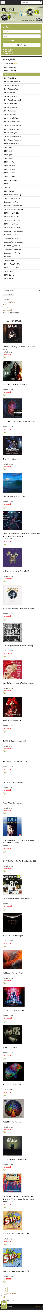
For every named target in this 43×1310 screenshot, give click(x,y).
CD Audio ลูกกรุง (11, 107)
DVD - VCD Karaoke (12, 267)
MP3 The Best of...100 (12, 180)
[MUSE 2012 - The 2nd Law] (13, 1154)
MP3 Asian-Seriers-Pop (13, 195)
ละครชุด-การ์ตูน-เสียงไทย (14, 231)
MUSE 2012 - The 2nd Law (12, 1168)
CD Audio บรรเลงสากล (13, 125)
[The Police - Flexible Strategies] (12, 819)
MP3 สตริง (8, 151)
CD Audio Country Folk (13, 82)
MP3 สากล (9, 147)
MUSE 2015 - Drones (10, 1131)
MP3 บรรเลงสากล (11, 176)
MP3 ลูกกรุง (9, 154)
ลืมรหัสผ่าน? (9, 49)
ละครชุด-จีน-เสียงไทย (12, 235)
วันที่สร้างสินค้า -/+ (9, 302)
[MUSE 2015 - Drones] (12, 1117)
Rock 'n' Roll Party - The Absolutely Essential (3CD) (20, 944)
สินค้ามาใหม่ (9, 63)
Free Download (10, 67)
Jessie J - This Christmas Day (12, 720)
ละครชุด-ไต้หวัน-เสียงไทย (14, 242)
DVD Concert (9, 275)
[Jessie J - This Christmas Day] (12, 707)
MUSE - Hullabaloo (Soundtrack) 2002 (15, 1243)
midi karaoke (9, 260)
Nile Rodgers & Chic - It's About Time (15, 795)
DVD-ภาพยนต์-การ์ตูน (12, 227)
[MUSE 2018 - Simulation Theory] (14, 1080)
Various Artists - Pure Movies (12, 870)
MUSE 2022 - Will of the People (13, 1056)
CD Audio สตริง (10, 114)
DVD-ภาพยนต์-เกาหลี (12, 220)
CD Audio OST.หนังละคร (13, 140)
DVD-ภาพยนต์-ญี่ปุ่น (12, 213)
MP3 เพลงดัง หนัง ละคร (13, 198)
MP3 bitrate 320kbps (12, 144)
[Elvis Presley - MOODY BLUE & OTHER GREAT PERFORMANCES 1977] (12, 893)
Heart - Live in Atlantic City (11, 459)
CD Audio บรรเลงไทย (12, 122)
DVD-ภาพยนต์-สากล (12, 216)
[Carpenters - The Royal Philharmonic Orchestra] (12, 595)
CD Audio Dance (11, 96)
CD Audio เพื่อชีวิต (11, 118)
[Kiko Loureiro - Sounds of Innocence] (12, 371)
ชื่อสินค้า (5, 305)
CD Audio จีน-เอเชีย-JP (13, 136)
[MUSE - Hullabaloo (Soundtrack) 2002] (12, 1229)
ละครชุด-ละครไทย (11, 202)
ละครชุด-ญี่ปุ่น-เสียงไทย (13, 249)
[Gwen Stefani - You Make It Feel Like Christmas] (12, 669)
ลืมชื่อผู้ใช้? (9, 51)
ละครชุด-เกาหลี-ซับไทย (13, 253)
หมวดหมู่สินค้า (8, 310)
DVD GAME (9, 271)
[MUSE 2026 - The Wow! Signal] (12, 1005)
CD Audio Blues (10, 78)
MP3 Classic (9, 191)
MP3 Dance (9, 184)
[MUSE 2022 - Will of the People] (12, 1043)
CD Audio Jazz (10, 92)
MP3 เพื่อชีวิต (9, 162)
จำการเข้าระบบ (7, 40)
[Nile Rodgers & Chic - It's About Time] (12, 781)
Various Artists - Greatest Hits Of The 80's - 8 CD (19, 982)
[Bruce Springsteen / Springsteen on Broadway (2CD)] (12, 632)
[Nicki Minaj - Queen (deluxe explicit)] (12, 744)
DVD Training (9, 278)
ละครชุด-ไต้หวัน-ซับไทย (13, 238)
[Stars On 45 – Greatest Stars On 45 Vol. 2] (12, 1303)
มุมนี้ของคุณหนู (10, 71)
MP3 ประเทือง (10, 169)
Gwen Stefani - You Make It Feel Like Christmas (18, 683)
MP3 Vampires (10, 165)
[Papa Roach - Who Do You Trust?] (12, 482)
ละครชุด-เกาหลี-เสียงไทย (13, 205)
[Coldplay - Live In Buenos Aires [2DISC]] (12, 557)
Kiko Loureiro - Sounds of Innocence (15, 384)
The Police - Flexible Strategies (13, 832)
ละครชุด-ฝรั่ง (9, 257)
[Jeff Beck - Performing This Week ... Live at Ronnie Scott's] (12, 333)
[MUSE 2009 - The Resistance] (13, 1192)
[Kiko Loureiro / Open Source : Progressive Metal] (12, 408)
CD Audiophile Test (11, 89)
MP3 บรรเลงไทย (10, 173)
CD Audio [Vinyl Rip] (12, 85)
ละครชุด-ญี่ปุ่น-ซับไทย (12, 246)
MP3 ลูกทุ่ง (9, 158)
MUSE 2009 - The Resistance (12, 1205)
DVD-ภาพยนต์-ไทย (11, 224)
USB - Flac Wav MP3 (12, 264)
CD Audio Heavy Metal (13, 100)
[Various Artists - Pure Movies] (12, 856)
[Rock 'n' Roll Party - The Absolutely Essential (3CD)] (13, 931)
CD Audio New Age (12, 129)
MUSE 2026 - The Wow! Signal (13, 1019)
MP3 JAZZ (9, 187)
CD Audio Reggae (11, 133)
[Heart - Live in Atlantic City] (12, 445)
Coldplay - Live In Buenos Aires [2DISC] (16, 571)
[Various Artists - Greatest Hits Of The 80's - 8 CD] (12, 968)
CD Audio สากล (10, 74)
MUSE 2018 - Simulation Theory (13, 1094)
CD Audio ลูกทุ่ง (10, 111)
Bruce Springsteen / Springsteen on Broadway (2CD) (20, 646)
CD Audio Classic (11, 103)
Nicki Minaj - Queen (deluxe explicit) (14, 758)
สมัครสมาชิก (9, 53)
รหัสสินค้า (6, 307)
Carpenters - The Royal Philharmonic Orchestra (18, 608)
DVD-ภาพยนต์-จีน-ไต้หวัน (14, 209)
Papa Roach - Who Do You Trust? (14, 496)
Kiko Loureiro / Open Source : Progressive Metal (19, 421)
